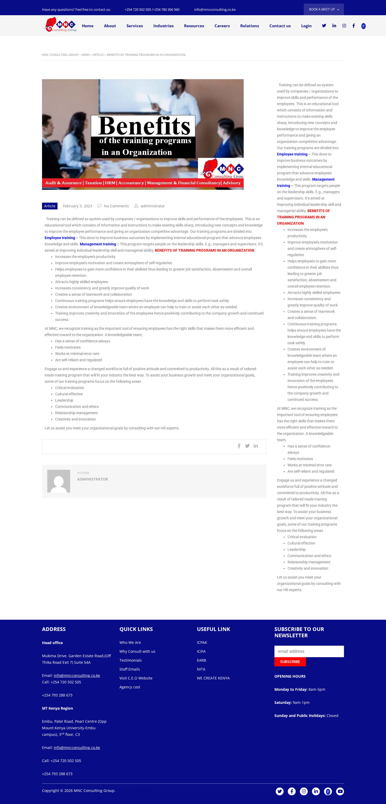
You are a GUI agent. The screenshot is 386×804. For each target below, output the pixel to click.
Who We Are (130, 642)
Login (306, 25)
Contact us (280, 25)
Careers (222, 25)
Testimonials (130, 660)
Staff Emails (129, 669)
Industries (163, 25)
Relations (249, 25)
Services (135, 25)
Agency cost (129, 686)
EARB (201, 660)
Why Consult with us (137, 651)
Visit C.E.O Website (136, 678)
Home (87, 25)
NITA (201, 669)
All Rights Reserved (132, 790)
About (110, 25)
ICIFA (201, 651)
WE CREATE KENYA (213, 678)
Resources (194, 25)
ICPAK (202, 642)
